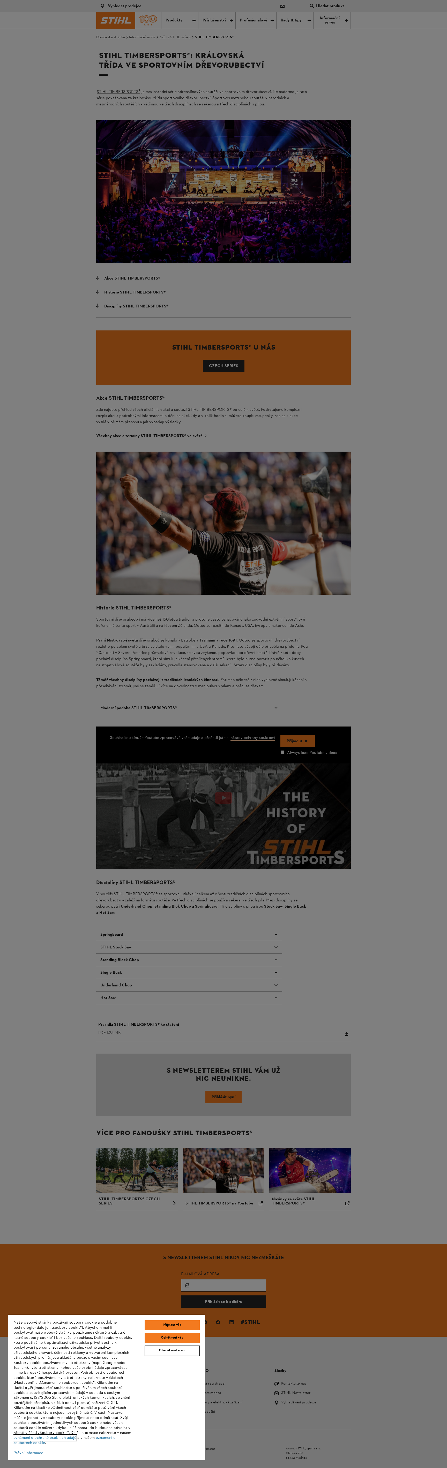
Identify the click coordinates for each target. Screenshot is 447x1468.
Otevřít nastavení (172, 1350)
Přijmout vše (172, 1325)
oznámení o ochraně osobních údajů (44, 1438)
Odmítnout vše (172, 1337)
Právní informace (28, 1453)
